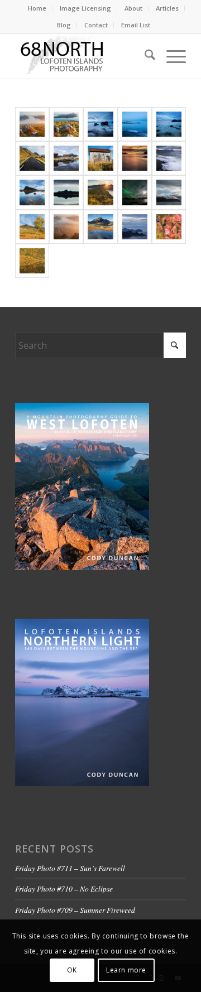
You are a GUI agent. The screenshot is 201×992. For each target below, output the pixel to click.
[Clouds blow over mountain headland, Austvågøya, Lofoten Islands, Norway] (169, 192)
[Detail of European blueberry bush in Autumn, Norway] (169, 227)
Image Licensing (85, 8)
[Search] (144, 56)
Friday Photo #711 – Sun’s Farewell (70, 868)
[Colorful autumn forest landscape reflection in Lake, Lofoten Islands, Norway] (32, 261)
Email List (135, 25)
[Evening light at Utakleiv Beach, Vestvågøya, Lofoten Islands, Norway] (169, 124)
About (133, 8)
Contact (96, 25)
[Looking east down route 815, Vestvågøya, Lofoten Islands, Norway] (32, 158)
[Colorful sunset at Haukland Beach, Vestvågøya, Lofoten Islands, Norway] (135, 158)
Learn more (126, 970)
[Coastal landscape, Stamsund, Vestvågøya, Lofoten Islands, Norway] (135, 124)
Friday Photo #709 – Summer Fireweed (75, 909)
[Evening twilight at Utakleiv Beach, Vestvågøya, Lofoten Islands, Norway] (100, 124)
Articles (167, 8)
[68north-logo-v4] (83, 56)
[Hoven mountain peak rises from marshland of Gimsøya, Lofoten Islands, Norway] (32, 192)
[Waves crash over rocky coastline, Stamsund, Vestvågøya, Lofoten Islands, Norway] (169, 158)
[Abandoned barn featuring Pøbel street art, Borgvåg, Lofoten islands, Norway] (100, 158)
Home (37, 8)
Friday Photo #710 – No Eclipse (64, 888)
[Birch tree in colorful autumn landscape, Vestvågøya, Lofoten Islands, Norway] (32, 227)
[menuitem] (37, 8)
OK (72, 970)
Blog (64, 25)
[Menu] (170, 56)
